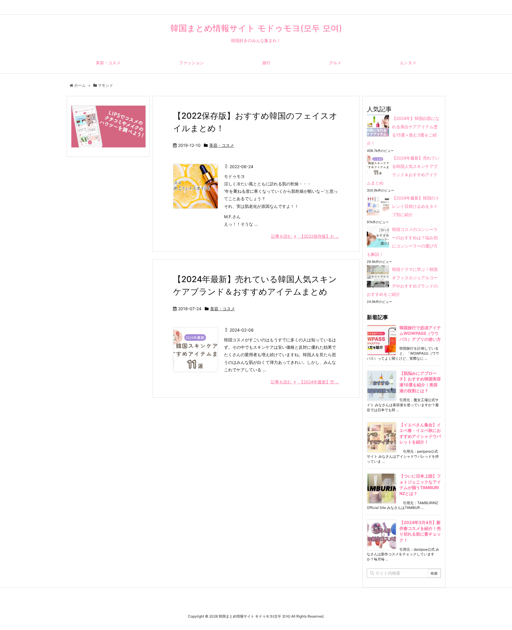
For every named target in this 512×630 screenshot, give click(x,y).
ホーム (80, 85)
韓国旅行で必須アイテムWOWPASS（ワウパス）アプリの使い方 (420, 333)
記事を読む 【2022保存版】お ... (305, 236)
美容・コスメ (221, 145)
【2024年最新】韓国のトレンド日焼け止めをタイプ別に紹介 (415, 206)
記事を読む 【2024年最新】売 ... (305, 381)
